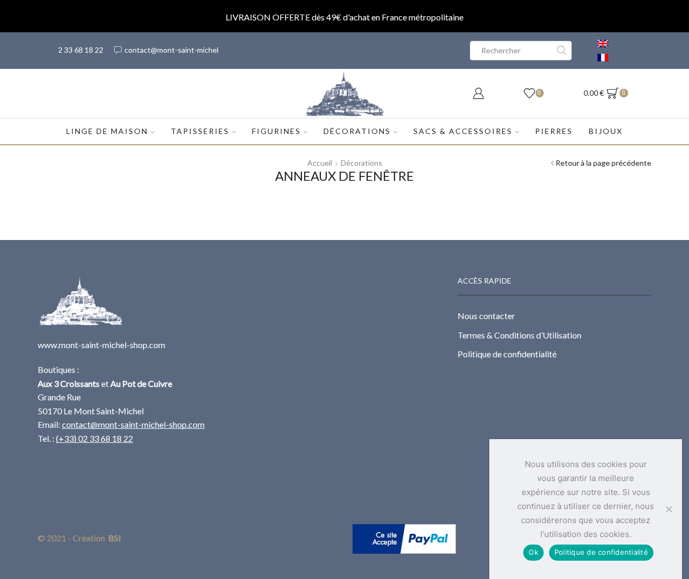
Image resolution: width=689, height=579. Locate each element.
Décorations (357, 131)
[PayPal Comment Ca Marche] (404, 537)
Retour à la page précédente (603, 162)
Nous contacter (486, 315)
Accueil (319, 162)
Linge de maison (107, 131)
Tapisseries (200, 131)
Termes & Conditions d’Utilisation (519, 335)
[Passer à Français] (603, 58)
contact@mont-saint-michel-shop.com (133, 424)
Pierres (554, 131)
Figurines (276, 131)
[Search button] (562, 50)
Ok (533, 552)
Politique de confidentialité (507, 354)
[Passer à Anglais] (603, 44)
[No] (668, 509)
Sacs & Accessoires (462, 131)
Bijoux (606, 131)
